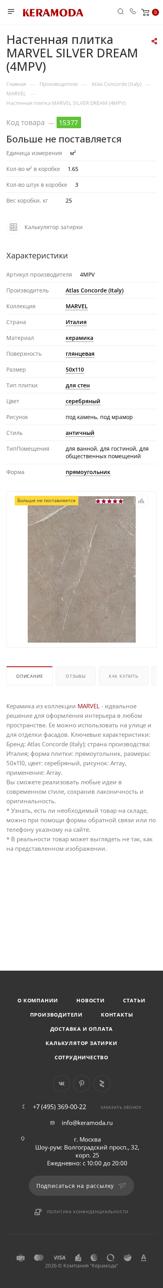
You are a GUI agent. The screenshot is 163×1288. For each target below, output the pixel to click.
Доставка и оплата (81, 1028)
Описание (29, 676)
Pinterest (81, 1083)
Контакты (117, 1014)
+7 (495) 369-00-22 (59, 1107)
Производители (56, 1014)
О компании (37, 1000)
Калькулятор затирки (81, 1043)
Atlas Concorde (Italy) (94, 290)
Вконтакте (61, 1083)
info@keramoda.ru (87, 1123)
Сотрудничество (81, 1057)
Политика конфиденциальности (88, 1211)
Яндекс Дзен (101, 1083)
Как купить (123, 676)
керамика (79, 337)
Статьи (134, 1000)
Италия (76, 322)
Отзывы (76, 676)
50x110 (75, 369)
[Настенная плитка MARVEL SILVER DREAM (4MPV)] (82, 614)
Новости (90, 1000)
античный (80, 432)
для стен (78, 385)
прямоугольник (88, 472)
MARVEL (77, 306)
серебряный (83, 401)
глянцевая (80, 353)
